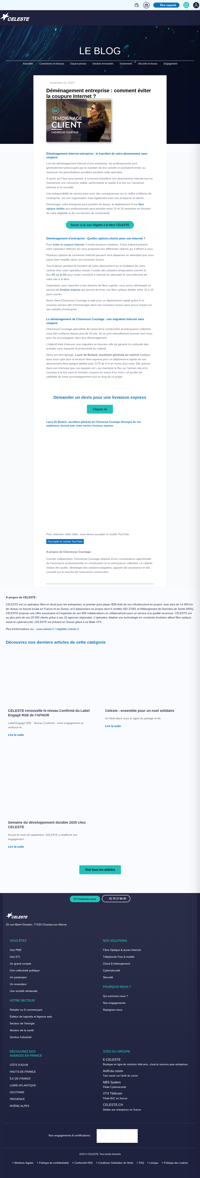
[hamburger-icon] (192, 17)
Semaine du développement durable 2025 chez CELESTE (47, 825)
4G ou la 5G (59, 274)
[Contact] (187, 5)
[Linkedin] (91, 1171)
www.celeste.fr (45, 629)
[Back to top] (192, 1162)
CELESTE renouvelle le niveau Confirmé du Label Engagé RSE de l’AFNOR (49, 713)
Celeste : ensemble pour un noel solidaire (140, 711)
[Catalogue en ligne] (137, 5)
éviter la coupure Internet (68, 244)
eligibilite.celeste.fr (67, 629)
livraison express (70, 289)
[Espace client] (195, 5)
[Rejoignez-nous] (146, 5)
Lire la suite (16, 734)
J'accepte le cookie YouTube (65, 541)
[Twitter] (100, 1171)
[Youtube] (108, 1171)
